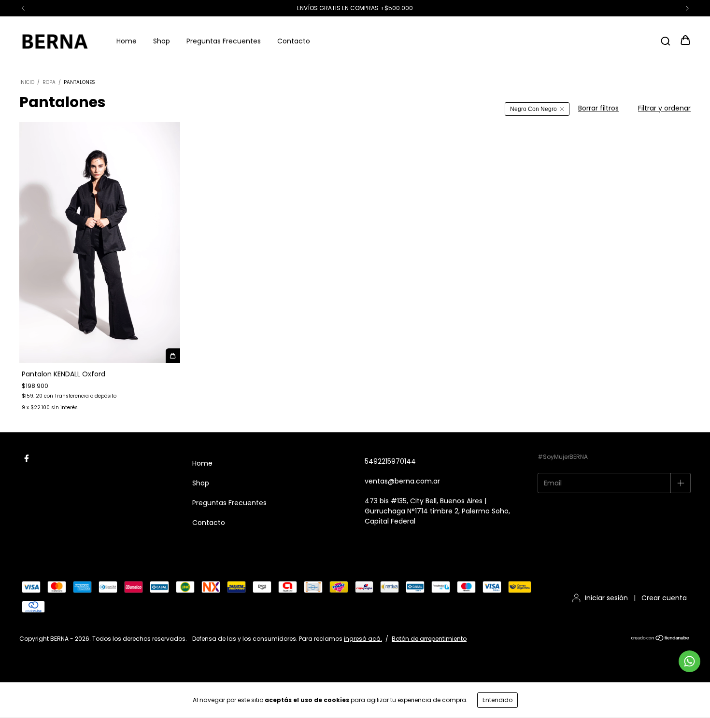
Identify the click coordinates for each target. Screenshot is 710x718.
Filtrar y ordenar (664, 108)
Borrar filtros (598, 108)
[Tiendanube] (660, 639)
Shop (161, 41)
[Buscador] (665, 40)
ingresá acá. (363, 639)
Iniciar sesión (606, 598)
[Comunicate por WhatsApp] (689, 661)
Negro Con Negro (533, 109)
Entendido (497, 700)
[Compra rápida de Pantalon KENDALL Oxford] (173, 355)
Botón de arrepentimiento (429, 639)
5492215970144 (390, 461)
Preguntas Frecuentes (223, 41)
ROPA (49, 82)
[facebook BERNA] (26, 459)
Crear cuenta (664, 598)
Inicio (26, 82)
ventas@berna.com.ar (402, 481)
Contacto (293, 41)
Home (126, 41)
